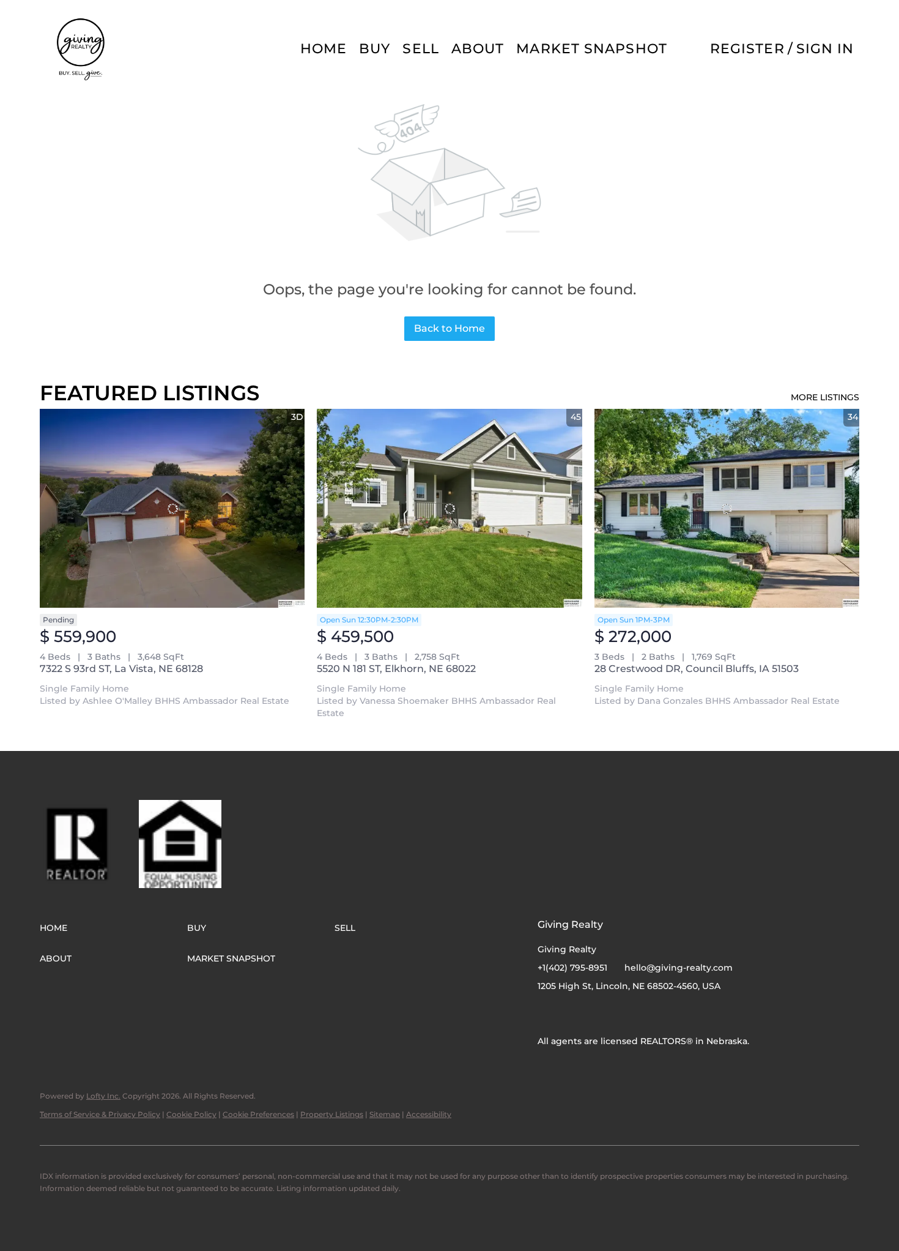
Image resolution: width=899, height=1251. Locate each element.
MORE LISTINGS (825, 397)
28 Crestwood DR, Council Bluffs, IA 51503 (696, 668)
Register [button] (747, 48)
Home (323, 48)
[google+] (595, 1013)
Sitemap (384, 1114)
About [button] (478, 48)
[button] (82, 49)
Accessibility (428, 1114)
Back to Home (449, 328)
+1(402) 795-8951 (572, 967)
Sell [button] (420, 48)
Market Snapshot (591, 48)
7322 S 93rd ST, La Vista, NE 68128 (121, 668)
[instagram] (571, 1013)
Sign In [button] (825, 48)
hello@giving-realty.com (678, 967)
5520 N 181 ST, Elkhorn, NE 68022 (396, 668)
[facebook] (547, 1013)
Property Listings (331, 1114)
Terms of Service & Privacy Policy (100, 1114)
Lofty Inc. (103, 1095)
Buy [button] (374, 48)
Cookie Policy (191, 1114)
